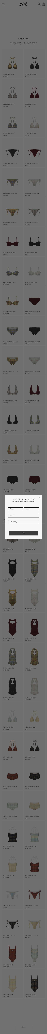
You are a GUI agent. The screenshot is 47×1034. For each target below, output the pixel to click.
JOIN (23, 533)
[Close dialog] (39, 497)
